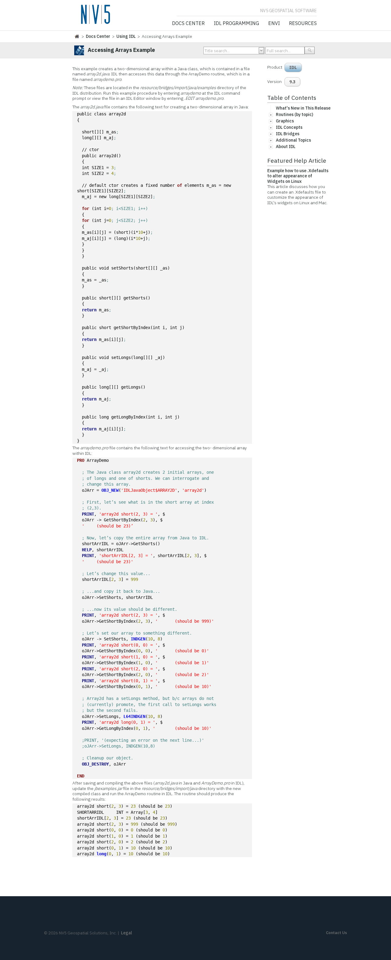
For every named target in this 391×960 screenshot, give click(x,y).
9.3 (292, 82)
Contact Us (336, 932)
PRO (80, 460)
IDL (293, 67)
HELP (87, 549)
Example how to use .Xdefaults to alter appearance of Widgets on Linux (297, 176)
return (89, 309)
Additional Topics (293, 140)
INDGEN (138, 638)
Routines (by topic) (294, 114)
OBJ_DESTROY (95, 764)
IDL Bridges (287, 133)
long (101, 853)
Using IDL (126, 36)
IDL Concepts (289, 127)
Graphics (285, 121)
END (80, 775)
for (85, 208)
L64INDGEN (134, 716)
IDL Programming (236, 23)
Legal (126, 933)
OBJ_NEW (110, 490)
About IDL (285, 146)
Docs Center (188, 23)
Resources (303, 23)
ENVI (274, 23)
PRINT (88, 514)
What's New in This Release (303, 108)
